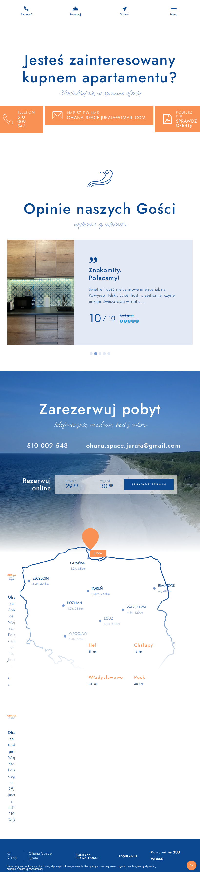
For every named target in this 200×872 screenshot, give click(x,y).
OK (191, 865)
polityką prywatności (31, 868)
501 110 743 (11, 814)
